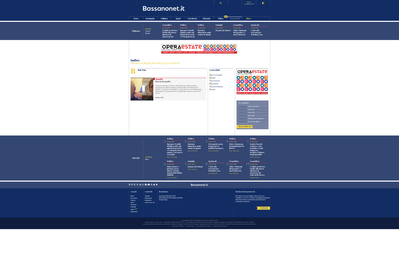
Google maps (163, 199)
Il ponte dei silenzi (223, 30)
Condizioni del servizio (219, 226)
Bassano (148, 29)
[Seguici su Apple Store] (154, 185)
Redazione (148, 198)
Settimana (148, 157)
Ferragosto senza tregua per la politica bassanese (216, 146)
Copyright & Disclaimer (203, 226)
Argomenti (235, 18)
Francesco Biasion (216, 86)
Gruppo (147, 196)
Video (222, 18)
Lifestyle (206, 18)
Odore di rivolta (253, 106)
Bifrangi (212, 78)
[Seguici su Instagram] (132, 185)
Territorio (192, 18)
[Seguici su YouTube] (149, 185)
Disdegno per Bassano (256, 118)
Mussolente (213, 84)
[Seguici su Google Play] (157, 185)
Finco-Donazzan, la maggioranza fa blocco (236, 146)
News (136, 18)
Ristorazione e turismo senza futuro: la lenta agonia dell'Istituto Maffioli (174, 171)
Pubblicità (148, 200)
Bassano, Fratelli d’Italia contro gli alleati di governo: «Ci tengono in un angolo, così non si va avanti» (188, 35)
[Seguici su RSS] (151, 185)
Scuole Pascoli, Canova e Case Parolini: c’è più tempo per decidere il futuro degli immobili (257, 149)
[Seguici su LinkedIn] (140, 185)
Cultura (164, 18)
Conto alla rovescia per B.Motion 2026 (257, 32)
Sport (178, 18)
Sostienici (264, 208)
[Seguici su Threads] (134, 185)
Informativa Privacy (178, 226)
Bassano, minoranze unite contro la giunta (204, 32)
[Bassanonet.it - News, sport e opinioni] (164, 8)
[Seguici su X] (137, 185)
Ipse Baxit (251, 115)
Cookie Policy (190, 226)
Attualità (159, 79)
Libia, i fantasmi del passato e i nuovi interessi (239, 32)
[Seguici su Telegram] (146, 185)
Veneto (147, 31)
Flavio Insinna (214, 81)
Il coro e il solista (254, 122)
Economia (150, 18)
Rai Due (212, 89)
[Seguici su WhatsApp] (143, 185)
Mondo (147, 33)
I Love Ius (251, 112)
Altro (248, 18)
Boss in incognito (163, 81)
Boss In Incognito (215, 75)
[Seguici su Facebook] (129, 185)
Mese (147, 159)
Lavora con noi (150, 202)
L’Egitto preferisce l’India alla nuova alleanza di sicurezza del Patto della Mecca (170, 34)
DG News (251, 109)
